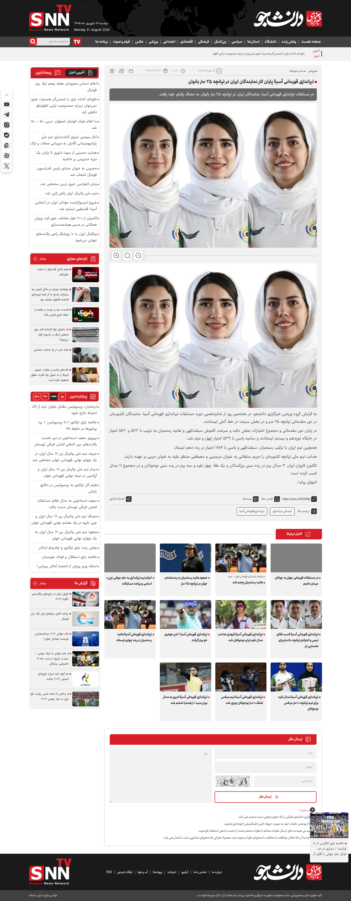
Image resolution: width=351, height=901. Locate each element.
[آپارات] (7, 155)
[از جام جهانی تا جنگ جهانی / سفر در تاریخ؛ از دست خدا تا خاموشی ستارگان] (85, 658)
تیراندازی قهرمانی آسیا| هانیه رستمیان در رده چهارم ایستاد (134, 637)
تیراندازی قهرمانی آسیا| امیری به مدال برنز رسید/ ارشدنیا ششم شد (185, 700)
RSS (109, 872)
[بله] (7, 135)
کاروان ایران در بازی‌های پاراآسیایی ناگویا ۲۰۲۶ (50, 597)
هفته (54, 396)
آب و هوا (142, 872)
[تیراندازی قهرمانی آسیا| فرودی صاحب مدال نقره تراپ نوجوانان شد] (241, 614)
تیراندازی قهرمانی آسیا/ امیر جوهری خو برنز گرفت (185, 637)
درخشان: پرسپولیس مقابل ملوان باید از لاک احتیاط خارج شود (64, 410)
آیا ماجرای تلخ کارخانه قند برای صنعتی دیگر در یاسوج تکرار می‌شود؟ (51, 334)
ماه (45, 396)
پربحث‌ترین (43, 72)
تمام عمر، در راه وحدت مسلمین (51, 349)
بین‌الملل (220, 42)
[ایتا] (7, 145)
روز (62, 396)
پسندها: (247, 499)
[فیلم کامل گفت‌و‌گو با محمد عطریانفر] (85, 274)
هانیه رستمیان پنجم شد (248, 582)
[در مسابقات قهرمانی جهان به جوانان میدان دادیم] (296, 558)
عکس (139, 42)
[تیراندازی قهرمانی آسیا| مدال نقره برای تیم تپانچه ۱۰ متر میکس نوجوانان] (296, 677)
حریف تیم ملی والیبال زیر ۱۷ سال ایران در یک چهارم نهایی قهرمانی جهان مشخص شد (64, 457)
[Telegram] (7, 114)
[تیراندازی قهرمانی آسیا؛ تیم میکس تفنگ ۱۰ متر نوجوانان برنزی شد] (241, 677)
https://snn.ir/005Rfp (296, 499)
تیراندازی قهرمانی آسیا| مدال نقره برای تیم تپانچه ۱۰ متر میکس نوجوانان (298, 703)
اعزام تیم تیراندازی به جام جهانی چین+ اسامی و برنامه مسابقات (129, 581)
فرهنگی (203, 42)
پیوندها (157, 872)
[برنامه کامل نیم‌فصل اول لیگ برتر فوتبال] (85, 619)
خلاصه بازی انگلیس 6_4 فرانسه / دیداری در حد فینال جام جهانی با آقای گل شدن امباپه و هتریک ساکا (329, 849)
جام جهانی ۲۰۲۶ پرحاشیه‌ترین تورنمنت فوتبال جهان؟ (52, 636)
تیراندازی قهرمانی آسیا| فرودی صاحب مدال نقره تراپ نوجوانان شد (240, 637)
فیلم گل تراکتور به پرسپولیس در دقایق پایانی (68, 488)
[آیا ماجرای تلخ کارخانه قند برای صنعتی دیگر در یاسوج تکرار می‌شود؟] (85, 334)
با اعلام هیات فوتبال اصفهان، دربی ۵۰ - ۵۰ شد (64, 124)
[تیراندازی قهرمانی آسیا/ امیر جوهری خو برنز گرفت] (185, 614)
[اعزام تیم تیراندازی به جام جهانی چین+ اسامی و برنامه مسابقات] (130, 558)
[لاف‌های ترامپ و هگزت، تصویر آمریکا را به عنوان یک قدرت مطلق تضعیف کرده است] (85, 375)
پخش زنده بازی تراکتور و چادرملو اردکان (68, 548)
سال (36, 396)
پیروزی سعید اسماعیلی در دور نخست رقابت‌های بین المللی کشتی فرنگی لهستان (65, 441)
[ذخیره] (121, 70)
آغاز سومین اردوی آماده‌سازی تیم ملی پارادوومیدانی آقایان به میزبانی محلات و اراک (64, 140)
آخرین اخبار (76, 72)
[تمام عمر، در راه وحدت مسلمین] (85, 355)
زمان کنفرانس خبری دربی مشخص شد (68, 184)
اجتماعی (169, 42)
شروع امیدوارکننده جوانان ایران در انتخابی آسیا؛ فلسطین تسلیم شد (66, 206)
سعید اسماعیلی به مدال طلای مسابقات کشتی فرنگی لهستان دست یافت (67, 504)
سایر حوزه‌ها (296, 71)
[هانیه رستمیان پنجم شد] (241, 558)
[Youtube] (7, 104)
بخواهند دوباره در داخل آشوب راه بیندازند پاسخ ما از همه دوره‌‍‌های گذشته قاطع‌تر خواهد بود (50, 294)
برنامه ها (101, 42)
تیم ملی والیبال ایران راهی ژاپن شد (71, 193)
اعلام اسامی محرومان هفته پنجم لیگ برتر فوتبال (66, 87)
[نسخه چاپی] (112, 70)
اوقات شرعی (124, 872)
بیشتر (39, 258)
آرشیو (184, 872)
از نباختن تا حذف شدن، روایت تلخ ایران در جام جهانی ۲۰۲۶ (50, 697)
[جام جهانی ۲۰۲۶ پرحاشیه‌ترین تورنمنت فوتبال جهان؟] (85, 639)
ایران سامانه (35, 895)
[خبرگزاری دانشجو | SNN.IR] (288, 19)
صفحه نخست (311, 42)
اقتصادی (186, 42)
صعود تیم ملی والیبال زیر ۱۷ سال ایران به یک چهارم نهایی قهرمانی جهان (66, 535)
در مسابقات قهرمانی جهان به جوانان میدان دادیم (296, 581)
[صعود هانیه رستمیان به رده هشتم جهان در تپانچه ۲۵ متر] (185, 558)
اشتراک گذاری (117, 499)
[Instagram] (7, 125)
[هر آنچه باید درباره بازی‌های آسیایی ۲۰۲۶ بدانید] (85, 679)
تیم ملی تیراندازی (282, 511)
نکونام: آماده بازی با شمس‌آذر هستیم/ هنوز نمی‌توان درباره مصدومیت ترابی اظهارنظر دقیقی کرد (250, 54)
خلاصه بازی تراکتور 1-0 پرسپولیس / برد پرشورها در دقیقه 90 (67, 425)
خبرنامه (171, 872)
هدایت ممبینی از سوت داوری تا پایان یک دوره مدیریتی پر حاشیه (66, 156)
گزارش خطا (267, 499)
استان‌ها (253, 42)
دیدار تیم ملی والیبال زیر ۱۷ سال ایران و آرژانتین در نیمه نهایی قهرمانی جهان (67, 472)
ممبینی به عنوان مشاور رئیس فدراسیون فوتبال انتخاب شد (67, 172)
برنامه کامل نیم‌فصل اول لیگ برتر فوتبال (50, 616)
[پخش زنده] (77, 41)
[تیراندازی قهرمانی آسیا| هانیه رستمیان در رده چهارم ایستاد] (130, 614)
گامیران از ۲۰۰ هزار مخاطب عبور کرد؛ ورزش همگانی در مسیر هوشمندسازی (65, 221)
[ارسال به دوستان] (131, 70)
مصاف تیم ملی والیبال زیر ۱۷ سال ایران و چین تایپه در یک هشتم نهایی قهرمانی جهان (64, 519)
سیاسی (237, 42)
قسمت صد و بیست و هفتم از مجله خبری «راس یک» (52, 312)
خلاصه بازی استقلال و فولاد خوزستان (69, 557)
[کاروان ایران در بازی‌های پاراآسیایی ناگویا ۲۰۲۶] (85, 599)
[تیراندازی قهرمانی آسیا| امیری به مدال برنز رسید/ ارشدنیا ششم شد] (185, 677)
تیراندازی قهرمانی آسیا (251, 511)
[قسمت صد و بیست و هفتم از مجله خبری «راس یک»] (85, 315)
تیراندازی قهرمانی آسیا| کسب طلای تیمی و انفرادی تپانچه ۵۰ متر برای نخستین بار (297, 640)
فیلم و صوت (121, 42)
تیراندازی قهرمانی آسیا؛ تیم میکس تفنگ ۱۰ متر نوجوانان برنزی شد (242, 700)
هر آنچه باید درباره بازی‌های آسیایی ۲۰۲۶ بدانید (53, 677)
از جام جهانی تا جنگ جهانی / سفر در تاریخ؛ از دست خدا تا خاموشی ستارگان (52, 658)
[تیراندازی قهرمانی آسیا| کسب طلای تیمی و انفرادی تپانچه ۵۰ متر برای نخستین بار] (296, 614)
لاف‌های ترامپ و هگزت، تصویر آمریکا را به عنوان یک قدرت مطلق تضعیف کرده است (50, 375)
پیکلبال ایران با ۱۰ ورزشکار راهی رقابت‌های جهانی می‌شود (66, 237)
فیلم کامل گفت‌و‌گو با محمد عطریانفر (53, 272)
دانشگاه (270, 42)
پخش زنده (289, 42)
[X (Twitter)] (7, 166)
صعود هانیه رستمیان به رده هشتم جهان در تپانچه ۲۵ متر (186, 581)
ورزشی (153, 42)
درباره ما (217, 872)
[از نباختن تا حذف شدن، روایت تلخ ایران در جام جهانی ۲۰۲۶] (85, 699)
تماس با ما (200, 872)
